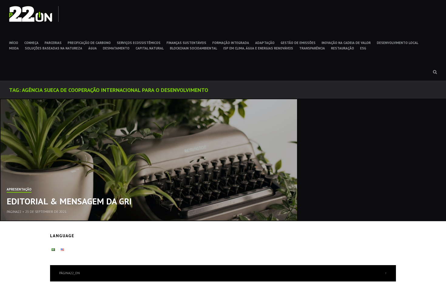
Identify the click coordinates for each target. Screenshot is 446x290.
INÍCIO (13, 43)
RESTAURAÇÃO (342, 48)
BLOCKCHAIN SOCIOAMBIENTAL (193, 48)
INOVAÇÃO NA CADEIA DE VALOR (346, 43)
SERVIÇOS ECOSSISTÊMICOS (138, 43)
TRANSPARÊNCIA (312, 48)
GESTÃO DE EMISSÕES (298, 43)
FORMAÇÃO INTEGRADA (230, 43)
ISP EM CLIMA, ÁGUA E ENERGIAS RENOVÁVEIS (258, 48)
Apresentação (19, 189)
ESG (363, 48)
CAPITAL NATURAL (150, 48)
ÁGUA (92, 48)
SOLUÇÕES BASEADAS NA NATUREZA (53, 48)
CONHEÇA (31, 43)
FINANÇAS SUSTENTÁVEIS (186, 43)
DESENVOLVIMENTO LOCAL (397, 43)
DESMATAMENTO (116, 48)
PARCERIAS (53, 43)
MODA (14, 48)
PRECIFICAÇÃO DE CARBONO (89, 43)
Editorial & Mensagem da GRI (69, 201)
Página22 (14, 212)
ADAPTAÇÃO (265, 43)
